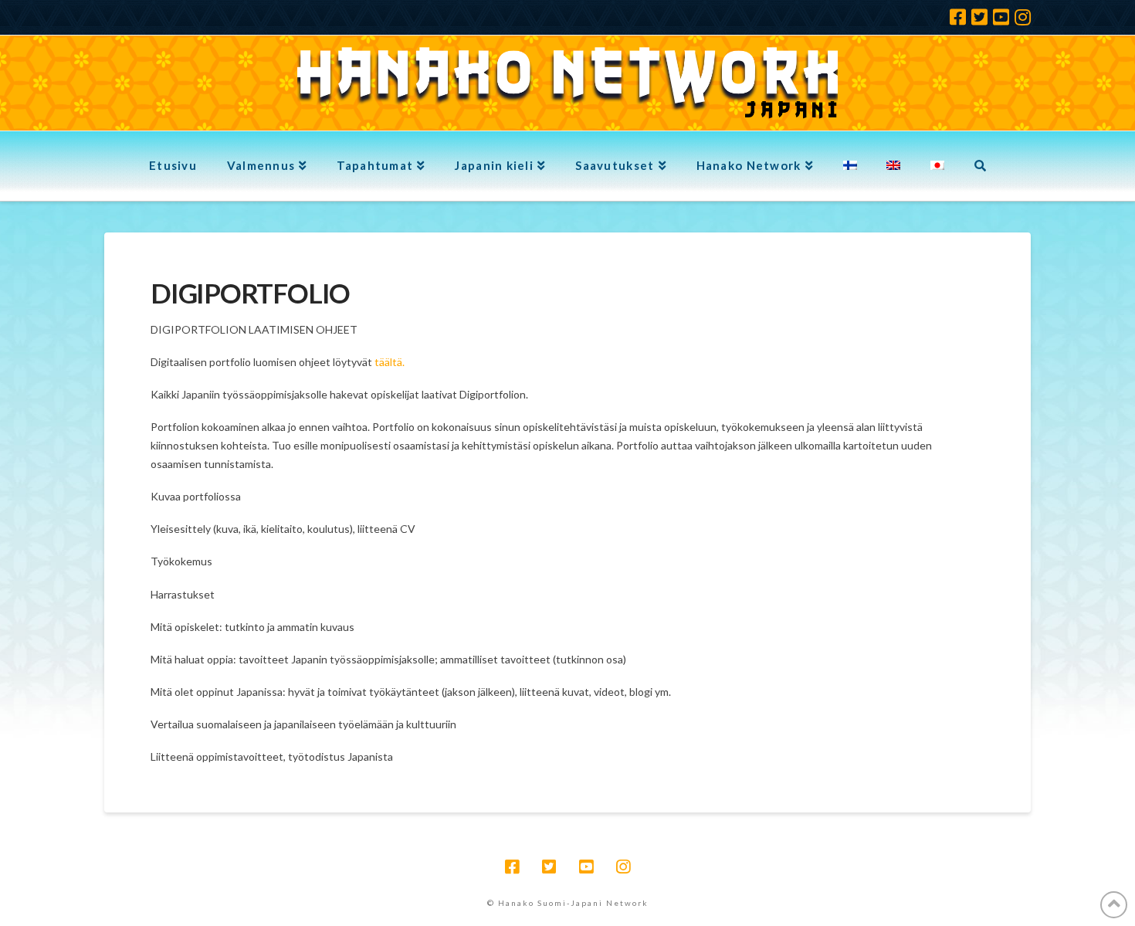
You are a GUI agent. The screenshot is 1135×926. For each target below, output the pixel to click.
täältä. (389, 361)
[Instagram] (1023, 17)
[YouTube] (1001, 17)
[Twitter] (979, 17)
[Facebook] (958, 17)
